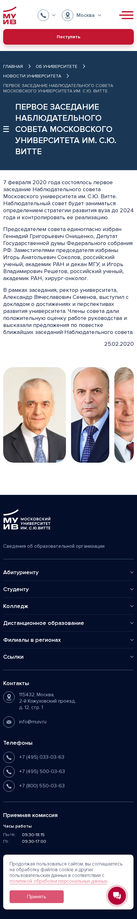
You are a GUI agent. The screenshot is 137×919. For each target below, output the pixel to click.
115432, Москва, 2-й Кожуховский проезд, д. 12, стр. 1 (47, 701)
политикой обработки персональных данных (58, 881)
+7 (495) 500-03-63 (42, 771)
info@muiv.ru (33, 722)
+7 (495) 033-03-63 (41, 757)
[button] (46, 15)
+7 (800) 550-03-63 (42, 786)
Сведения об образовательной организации (54, 546)
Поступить (68, 37)
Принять (36, 897)
